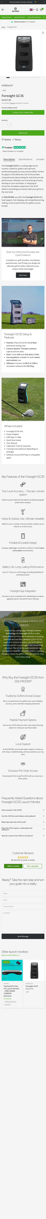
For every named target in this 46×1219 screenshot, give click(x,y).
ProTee (6, 983)
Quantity (4, 120)
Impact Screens (6, 17)
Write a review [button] (13, 866)
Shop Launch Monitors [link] (10, 955)
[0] (40, 9)
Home (3, 27)
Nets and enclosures (34, 17)
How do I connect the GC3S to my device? (17, 836)
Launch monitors (19, 17)
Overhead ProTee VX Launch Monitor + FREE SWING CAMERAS (11, 990)
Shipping (12, 103)
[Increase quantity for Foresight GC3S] (10, 124)
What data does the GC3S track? (14, 822)
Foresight (7, 85)
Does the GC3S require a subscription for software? (17, 829)
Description (9, 159)
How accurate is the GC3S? (12, 810)
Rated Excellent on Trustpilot (13, 151)
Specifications (25, 159)
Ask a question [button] (33, 866)
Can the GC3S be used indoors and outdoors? (19, 816)
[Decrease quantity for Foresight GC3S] (3, 124)
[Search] (37, 9)
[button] (23, 275)
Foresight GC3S (32, 986)
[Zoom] (43, 32)
